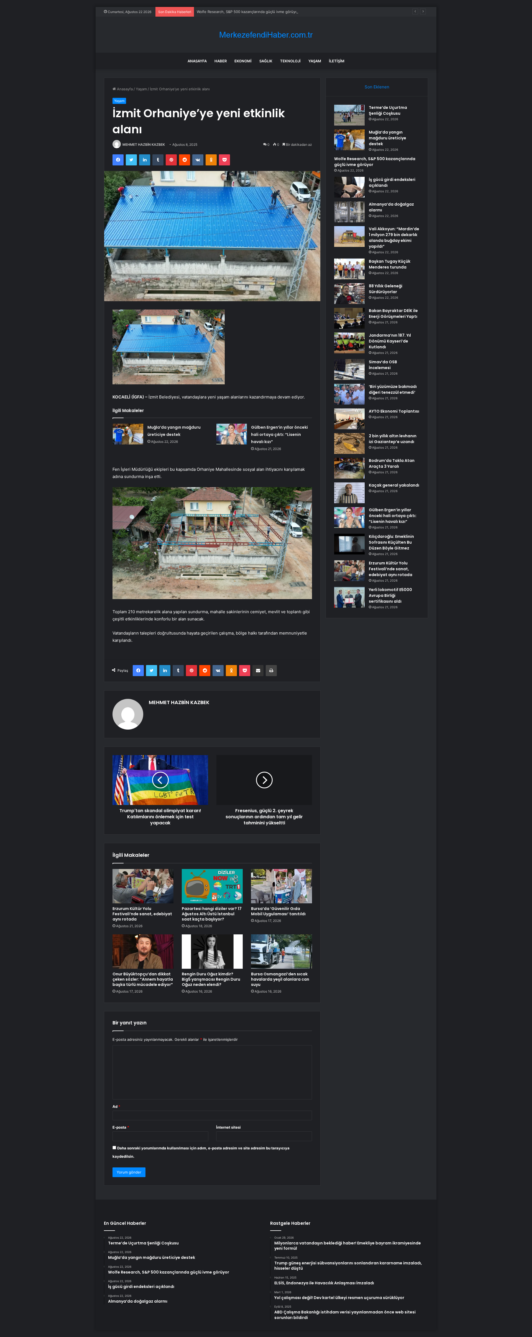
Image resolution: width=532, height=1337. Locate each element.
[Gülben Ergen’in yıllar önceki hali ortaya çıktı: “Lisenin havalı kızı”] (231, 434)
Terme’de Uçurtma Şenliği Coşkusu (388, 110)
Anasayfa (197, 61)
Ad (116, 1106)
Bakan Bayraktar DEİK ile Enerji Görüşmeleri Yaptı (393, 313)
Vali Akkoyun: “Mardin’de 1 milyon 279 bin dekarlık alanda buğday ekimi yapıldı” (394, 237)
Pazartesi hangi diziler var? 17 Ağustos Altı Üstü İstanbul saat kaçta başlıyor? (212, 914)
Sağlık (265, 61)
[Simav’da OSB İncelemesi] (349, 369)
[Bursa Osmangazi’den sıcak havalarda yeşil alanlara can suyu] (281, 951)
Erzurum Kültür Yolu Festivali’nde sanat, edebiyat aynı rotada (142, 914)
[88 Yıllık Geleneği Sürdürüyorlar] (349, 293)
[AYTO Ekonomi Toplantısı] (349, 418)
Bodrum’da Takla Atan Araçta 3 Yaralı (392, 463)
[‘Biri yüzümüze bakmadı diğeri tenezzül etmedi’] (349, 394)
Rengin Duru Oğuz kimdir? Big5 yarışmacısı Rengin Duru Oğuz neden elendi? (211, 979)
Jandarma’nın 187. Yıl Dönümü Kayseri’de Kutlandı (390, 341)
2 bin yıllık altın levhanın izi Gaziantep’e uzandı (392, 438)
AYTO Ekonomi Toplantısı (394, 411)
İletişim (336, 61)
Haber (220, 61)
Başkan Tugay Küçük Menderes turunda (389, 264)
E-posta (120, 1127)
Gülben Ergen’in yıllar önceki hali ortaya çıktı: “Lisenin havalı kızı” (279, 434)
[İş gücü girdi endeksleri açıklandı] (349, 187)
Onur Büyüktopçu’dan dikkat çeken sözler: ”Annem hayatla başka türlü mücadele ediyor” (142, 979)
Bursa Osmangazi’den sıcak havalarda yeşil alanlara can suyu (280, 979)
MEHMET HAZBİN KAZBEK (143, 144)
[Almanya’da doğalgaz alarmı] (349, 211)
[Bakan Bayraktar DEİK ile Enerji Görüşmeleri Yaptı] (349, 318)
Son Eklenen (377, 87)
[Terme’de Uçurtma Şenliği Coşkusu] (349, 115)
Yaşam (314, 61)
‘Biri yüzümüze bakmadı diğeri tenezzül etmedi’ (393, 389)
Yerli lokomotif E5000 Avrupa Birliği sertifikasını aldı (390, 595)
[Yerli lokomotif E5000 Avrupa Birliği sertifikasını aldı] (349, 597)
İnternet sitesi (228, 1127)
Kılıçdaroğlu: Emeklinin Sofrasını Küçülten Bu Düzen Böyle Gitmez (391, 542)
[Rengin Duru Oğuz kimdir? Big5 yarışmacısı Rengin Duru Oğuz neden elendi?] (212, 951)
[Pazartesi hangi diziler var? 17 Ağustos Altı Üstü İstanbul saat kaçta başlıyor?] (212, 886)
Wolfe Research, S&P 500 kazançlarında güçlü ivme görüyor (248, 11)
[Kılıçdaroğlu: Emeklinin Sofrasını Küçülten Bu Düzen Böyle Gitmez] (349, 544)
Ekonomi (243, 61)
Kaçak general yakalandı (394, 485)
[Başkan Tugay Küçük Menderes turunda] (349, 269)
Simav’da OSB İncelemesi (383, 364)
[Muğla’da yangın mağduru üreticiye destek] (128, 434)
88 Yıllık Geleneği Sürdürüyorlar (385, 289)
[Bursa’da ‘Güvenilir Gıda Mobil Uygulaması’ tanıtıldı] (281, 886)
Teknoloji (290, 61)
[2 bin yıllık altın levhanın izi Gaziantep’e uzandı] (349, 443)
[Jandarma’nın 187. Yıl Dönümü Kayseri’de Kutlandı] (349, 343)
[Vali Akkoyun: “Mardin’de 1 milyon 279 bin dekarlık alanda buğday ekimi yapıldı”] (349, 236)
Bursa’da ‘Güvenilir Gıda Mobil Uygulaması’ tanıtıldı (278, 911)
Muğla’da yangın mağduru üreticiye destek (387, 138)
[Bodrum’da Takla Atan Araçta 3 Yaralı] (349, 468)
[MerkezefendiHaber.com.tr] (266, 35)
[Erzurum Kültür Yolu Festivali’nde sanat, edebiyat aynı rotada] (142, 886)
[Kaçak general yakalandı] (349, 492)
